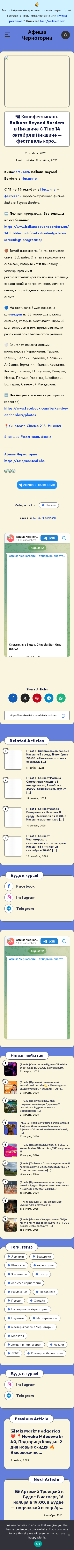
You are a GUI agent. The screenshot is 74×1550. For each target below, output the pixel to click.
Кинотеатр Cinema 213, (27, 426)
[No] (69, 1535)
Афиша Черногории (20, 454)
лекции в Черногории (26, 1344)
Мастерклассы (46, 1318)
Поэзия (16, 1300)
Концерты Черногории (47, 1353)
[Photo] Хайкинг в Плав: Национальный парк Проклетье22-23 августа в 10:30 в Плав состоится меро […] (45, 1167)
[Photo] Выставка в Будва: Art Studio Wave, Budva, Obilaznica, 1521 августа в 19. (45, 1148)
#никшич (11, 436)
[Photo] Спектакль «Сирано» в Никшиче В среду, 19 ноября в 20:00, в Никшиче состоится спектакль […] (47, 756)
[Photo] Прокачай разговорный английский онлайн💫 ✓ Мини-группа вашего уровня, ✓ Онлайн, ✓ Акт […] (43, 1085)
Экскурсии (43, 1256)
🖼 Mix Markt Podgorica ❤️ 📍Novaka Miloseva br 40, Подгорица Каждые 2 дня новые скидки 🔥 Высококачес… (37, 1441)
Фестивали (49, 518)
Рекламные (19, 1292)
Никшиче (29, 178)
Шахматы (18, 1265)
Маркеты (17, 1336)
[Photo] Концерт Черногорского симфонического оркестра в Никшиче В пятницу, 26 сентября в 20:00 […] (46, 843)
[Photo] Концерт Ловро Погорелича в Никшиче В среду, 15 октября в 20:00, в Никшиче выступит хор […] (46, 814)
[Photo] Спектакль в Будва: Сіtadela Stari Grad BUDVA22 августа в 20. (43, 1066)
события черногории (26, 1283)
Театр (43, 1274)
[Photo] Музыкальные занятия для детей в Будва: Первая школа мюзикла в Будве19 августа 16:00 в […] (44, 1185)
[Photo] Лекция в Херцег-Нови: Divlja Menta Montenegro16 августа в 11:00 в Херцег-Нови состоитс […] (44, 1223)
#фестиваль (30, 436)
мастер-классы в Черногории (32, 1327)
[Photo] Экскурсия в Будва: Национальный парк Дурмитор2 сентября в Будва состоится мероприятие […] (40, 1105)
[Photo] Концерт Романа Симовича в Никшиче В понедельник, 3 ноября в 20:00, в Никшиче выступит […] (46, 785)
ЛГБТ (15, 1353)
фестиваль (21, 172)
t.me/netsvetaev (52, 21)
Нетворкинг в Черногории (29, 1309)
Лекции (59, 1344)
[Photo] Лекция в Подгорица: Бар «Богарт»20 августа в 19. (40, 1203)
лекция (16, 314)
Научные (17, 1318)
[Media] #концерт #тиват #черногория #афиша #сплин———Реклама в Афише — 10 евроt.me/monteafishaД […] (44, 1128)
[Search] (65, 35)
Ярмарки (17, 1256)
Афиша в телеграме (39, 485)
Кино (36, 518)
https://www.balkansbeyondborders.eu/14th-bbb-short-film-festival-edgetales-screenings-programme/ (36, 233)
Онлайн (39, 1300)
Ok (38, 1543)
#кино (46, 436)
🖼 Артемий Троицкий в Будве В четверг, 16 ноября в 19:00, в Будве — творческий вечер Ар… (37, 1499)
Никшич (54, 426)
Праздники (47, 1292)
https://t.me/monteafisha (24, 460)
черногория (45, 1265)
